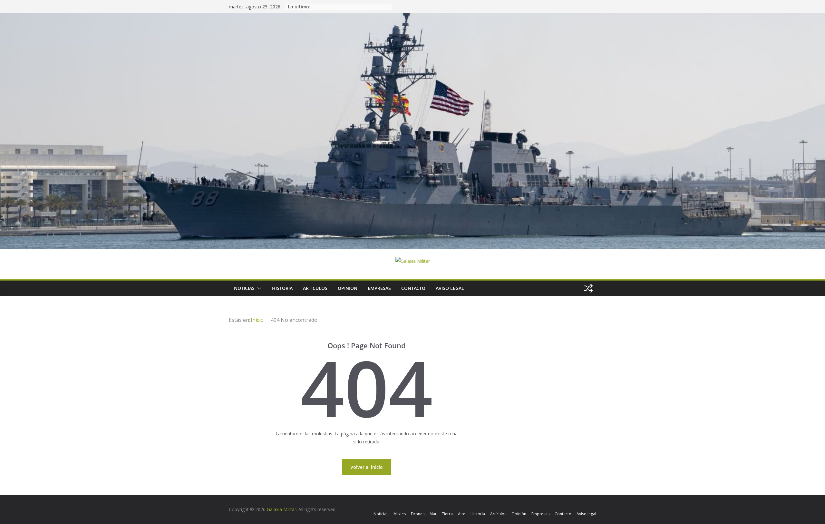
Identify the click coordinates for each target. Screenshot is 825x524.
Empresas (379, 288)
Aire (461, 514)
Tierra (447, 514)
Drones (417, 514)
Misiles (399, 514)
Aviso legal (450, 288)
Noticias (244, 288)
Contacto (413, 288)
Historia (282, 288)
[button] (258, 288)
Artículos (315, 288)
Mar (433, 514)
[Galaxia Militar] (412, 17)
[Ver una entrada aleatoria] (588, 288)
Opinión (347, 288)
